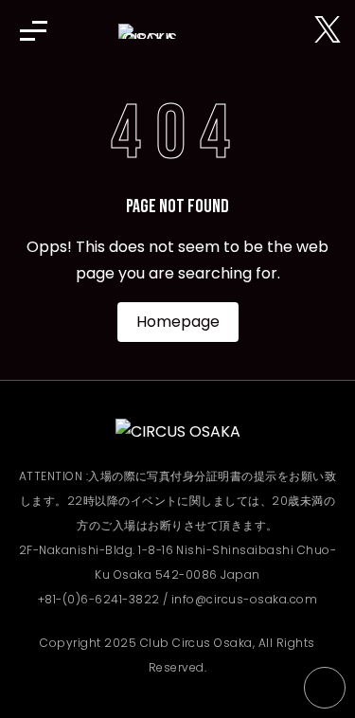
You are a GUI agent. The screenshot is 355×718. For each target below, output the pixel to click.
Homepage (178, 321)
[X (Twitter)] (327, 31)
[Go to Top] (325, 688)
